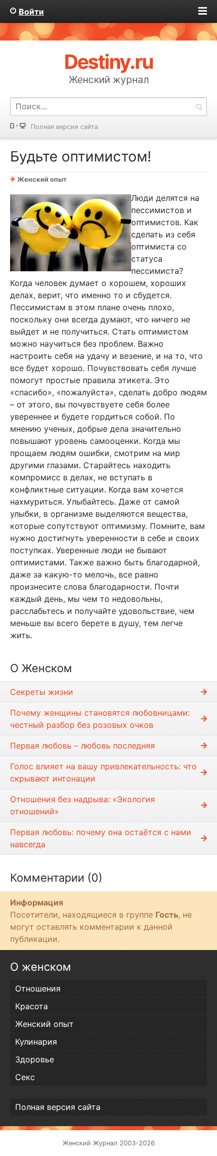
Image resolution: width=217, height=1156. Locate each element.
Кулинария (36, 1042)
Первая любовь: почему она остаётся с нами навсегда (100, 838)
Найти (198, 106)
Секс (25, 1077)
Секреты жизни (41, 692)
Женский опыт (42, 179)
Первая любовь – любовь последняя (82, 745)
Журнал (105, 1143)
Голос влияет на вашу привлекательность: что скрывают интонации (103, 772)
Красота (31, 1006)
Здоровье (34, 1059)
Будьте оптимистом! (80, 156)
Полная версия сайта (64, 127)
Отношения (38, 988)
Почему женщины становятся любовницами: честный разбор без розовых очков (100, 719)
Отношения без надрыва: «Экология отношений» (82, 805)
